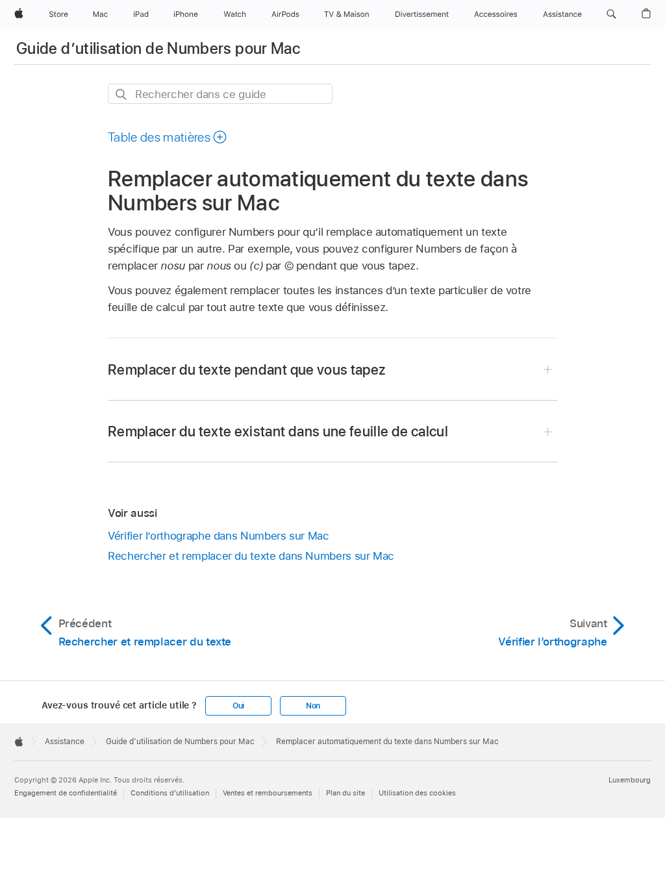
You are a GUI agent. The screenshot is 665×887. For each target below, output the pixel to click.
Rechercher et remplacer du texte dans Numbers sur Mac (251, 555)
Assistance (64, 741)
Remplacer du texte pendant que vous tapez (247, 369)
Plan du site (345, 792)
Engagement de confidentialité (65, 792)
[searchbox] (220, 94)
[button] (611, 14)
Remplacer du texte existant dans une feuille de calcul (278, 431)
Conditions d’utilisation (170, 792)
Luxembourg (630, 779)
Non (313, 705)
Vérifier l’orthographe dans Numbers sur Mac (218, 535)
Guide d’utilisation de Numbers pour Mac (158, 48)
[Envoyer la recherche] (122, 94)
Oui (238, 705)
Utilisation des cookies (417, 792)
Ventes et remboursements (267, 792)
